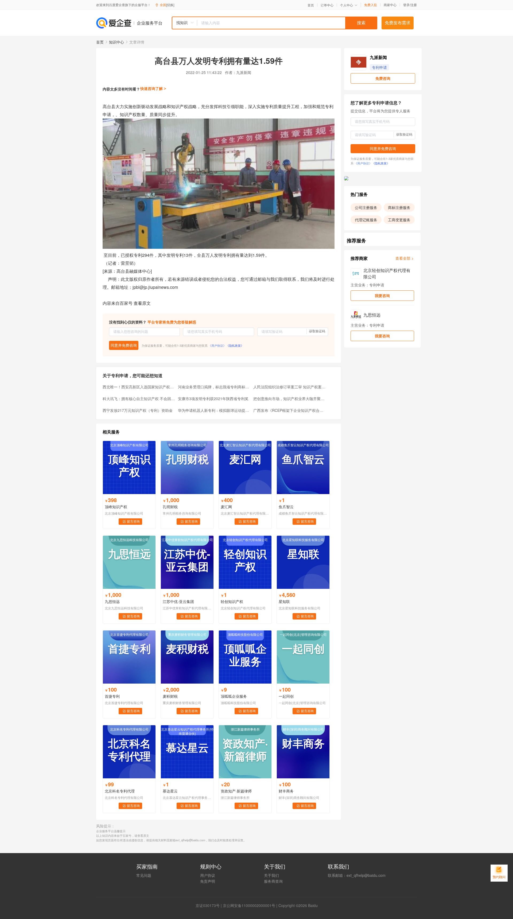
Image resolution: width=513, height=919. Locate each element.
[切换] (170, 4)
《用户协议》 (217, 345)
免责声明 (207, 881)
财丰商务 (286, 791)
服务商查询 (273, 881)
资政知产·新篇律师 (236, 791)
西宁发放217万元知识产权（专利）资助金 (138, 410)
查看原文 (142, 303)
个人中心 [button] (346, 5)
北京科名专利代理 (120, 791)
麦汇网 (226, 506)
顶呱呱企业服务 (234, 696)
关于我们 (271, 875)
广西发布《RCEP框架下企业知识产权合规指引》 (289, 410)
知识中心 (116, 42)
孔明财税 (170, 506)
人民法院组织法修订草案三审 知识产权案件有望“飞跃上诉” (289, 386)
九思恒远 (112, 601)
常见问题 (143, 875)
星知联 (284, 601)
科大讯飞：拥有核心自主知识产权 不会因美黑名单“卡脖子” (139, 398)
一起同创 (286, 696)
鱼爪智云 (286, 506)
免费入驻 (370, 4)
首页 (311, 5)
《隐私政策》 (235, 345)
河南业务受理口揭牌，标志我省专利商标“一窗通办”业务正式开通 (214, 386)
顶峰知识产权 (116, 506)
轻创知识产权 (232, 601)
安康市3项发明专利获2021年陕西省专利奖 (213, 398)
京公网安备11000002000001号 (249, 905)
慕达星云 (170, 791)
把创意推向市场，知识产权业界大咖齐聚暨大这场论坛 (289, 398)
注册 (413, 4)
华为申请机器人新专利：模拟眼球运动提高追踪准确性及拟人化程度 (214, 410)
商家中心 (390, 4)
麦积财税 (170, 696)
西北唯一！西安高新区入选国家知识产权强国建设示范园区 (139, 386)
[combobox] (274, 23)
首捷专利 (112, 696)
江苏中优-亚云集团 (178, 601)
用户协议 (207, 875)
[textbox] (287, 23)
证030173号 (209, 905)
